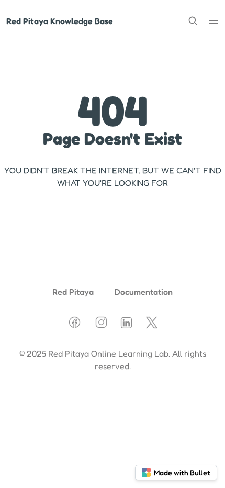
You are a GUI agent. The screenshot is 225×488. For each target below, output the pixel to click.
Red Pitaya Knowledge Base (59, 21)
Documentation (144, 291)
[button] (213, 20)
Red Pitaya (73, 291)
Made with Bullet (182, 472)
